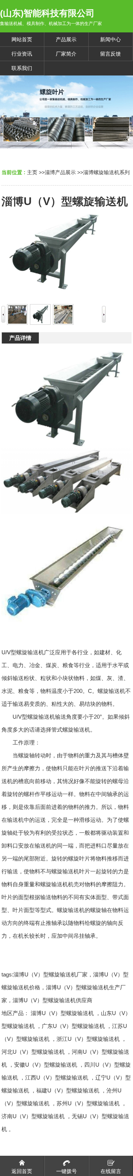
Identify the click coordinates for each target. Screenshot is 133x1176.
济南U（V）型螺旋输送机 (33, 1116)
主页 (32, 172)
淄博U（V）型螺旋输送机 (62, 1013)
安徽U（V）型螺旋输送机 (45, 1064)
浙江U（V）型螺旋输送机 (88, 1039)
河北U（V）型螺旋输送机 (33, 1052)
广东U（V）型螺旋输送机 (73, 1026)
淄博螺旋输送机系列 (106, 172)
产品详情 (20, 338)
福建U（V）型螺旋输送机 (67, 1090)
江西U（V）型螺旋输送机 (56, 1077)
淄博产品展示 (60, 172)
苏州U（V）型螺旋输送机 (88, 1103)
